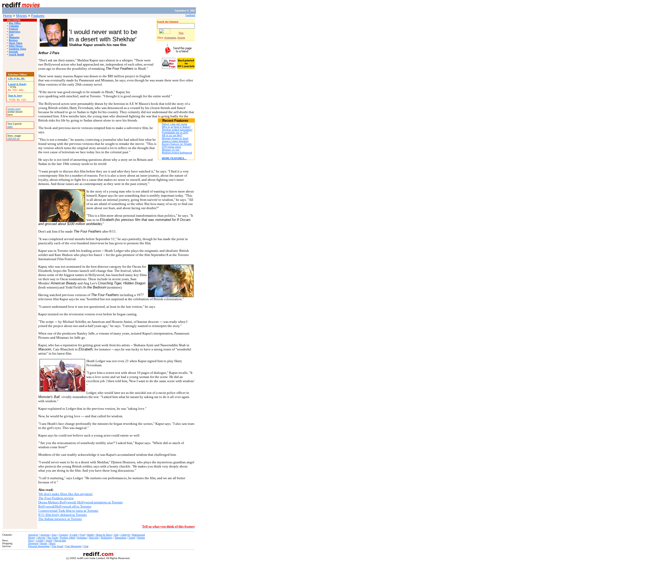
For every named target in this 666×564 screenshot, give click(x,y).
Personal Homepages (39, 546)
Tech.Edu (94, 537)
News (31, 540)
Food (82, 534)
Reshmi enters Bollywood (177, 152)
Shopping (33, 543)
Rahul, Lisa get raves (174, 124)
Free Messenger (73, 546)
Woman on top (171, 149)
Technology (107, 537)
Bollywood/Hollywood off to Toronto (64, 506)
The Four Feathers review (56, 498)
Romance (82, 537)
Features (37, 16)
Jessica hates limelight (175, 141)
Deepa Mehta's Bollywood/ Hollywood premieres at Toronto (80, 502)
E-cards (74, 534)
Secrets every (14, 108)
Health (90, 534)
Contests (63, 534)
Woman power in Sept (175, 138)
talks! (10, 126)
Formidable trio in (175, 132)
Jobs (116, 534)
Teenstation (120, 537)
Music (52, 543)
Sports (49, 540)
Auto (54, 534)
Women (141, 537)
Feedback (190, 15)
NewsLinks (60, 540)
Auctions (45, 534)
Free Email (57, 546)
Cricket (39, 540)
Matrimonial (138, 534)
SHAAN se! (13, 138)
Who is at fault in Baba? (176, 126)
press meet (171, 146)
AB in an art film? (172, 135)
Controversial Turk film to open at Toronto (68, 510)
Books (43, 543)
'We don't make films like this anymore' (65, 494)
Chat (86, 546)
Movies (21, 16)
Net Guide (52, 537)
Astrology (33, 534)
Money (31, 537)
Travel (132, 537)
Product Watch (67, 537)
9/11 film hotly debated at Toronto (62, 515)
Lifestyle (125, 534)
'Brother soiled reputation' (177, 129)
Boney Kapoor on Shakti (176, 144)
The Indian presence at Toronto (60, 519)
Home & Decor (104, 534)
